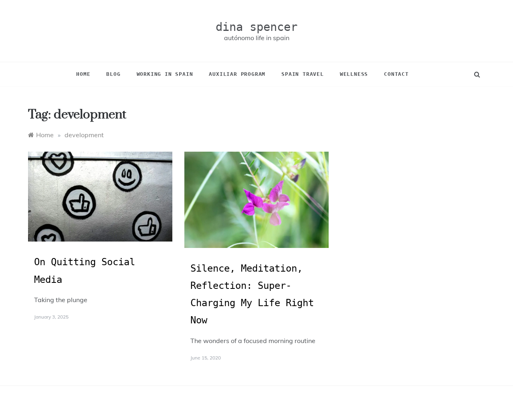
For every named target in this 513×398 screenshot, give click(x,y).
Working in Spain (165, 74)
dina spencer (256, 27)
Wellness (354, 74)
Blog (113, 74)
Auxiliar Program (237, 74)
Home (83, 74)
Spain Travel (302, 74)
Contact (396, 74)
